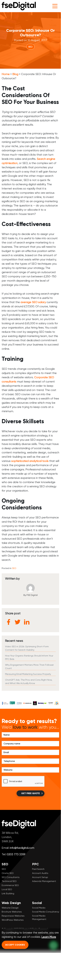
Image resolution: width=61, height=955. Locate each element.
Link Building (8, 893)
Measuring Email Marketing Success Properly (28, 674)
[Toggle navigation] (55, 6)
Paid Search (38, 869)
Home (6, 74)
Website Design (10, 907)
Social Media (38, 907)
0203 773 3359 (16, 854)
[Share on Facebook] (8, 622)
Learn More (48, 936)
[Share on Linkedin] (26, 622)
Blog (15, 74)
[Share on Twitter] (17, 622)
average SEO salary (33, 302)
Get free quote (30, 793)
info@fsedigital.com (22, 847)
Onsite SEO (8, 873)
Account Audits (40, 873)
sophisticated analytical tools (30, 461)
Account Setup (40, 877)
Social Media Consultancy (45, 911)
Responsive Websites (13, 915)
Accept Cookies (15, 944)
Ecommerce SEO (10, 885)
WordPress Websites (13, 920)
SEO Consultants (11, 877)
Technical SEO (9, 881)
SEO (30, 46)
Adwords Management (44, 881)
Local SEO (7, 889)
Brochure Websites (12, 911)
